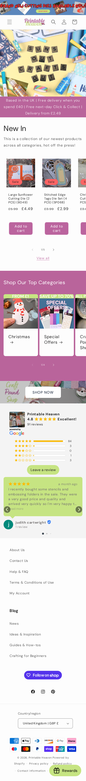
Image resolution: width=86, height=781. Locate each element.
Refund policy (62, 763)
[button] (9, 22)
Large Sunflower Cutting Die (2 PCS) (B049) (20, 198)
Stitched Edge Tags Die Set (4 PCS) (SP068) (55, 198)
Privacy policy (38, 763)
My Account (20, 593)
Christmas (19, 337)
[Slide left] (32, 249)
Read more (15, 509)
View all (43, 258)
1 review (22, 527)
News (14, 623)
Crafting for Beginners (28, 656)
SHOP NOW (43, 392)
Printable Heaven (40, 757)
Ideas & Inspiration (25, 634)
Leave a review (43, 469)
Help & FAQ (19, 571)
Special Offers (51, 339)
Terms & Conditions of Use (32, 582)
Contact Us (19, 561)
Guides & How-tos (25, 645)
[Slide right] (53, 249)
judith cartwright (31, 522)
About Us (17, 550)
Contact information (31, 770)
